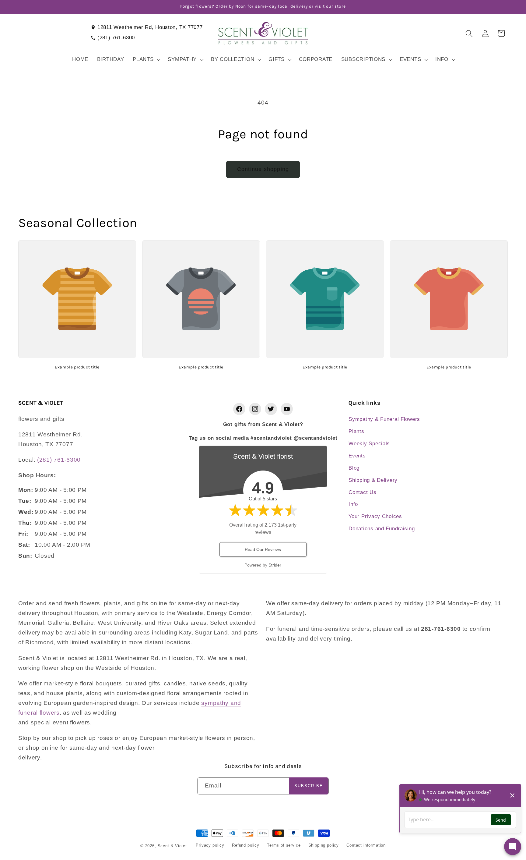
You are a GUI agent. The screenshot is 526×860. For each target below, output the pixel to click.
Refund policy (245, 845)
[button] (145, 59)
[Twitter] (271, 409)
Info (353, 504)
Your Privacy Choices (375, 516)
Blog (354, 468)
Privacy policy (210, 845)
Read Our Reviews (263, 549)
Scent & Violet (172, 846)
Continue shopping (263, 169)
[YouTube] (287, 409)
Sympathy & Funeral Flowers (384, 419)
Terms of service (283, 845)
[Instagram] (255, 409)
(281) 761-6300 (116, 38)
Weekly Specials (369, 443)
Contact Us (362, 492)
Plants (356, 431)
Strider (274, 565)
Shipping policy (323, 845)
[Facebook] (239, 409)
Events (357, 456)
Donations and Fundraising (382, 528)
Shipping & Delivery (373, 480)
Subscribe (308, 786)
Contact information (366, 845)
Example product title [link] (77, 366)
